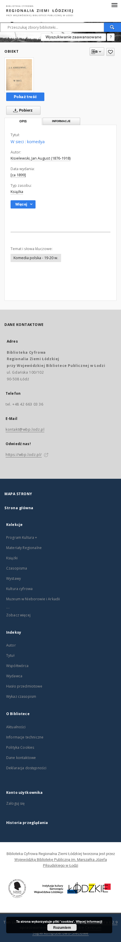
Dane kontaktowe (21, 757)
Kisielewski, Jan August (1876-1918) (40, 158)
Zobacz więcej (18, 615)
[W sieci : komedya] (19, 74)
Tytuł (10, 655)
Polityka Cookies (20, 747)
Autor (11, 645)
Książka (17, 191)
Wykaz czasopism (21, 696)
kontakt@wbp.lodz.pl (25, 429)
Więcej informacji (89, 921)
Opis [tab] (23, 121)
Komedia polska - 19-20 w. (36, 257)
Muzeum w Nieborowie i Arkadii (33, 598)
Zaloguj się (15, 803)
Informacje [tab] (61, 121)
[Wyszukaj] (112, 27)
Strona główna (18, 507)
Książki (12, 557)
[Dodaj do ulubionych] (110, 52)
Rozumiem (62, 927)
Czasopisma (16, 568)
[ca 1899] (18, 174)
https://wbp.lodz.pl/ (24, 454)
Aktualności (16, 726)
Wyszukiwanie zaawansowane (73, 37)
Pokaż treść (25, 96)
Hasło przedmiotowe (24, 686)
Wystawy (13, 578)
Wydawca (14, 675)
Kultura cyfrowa (19, 588)
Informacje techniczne (24, 737)
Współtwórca (17, 665)
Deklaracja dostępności (26, 767)
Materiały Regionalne (24, 547)
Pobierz (25, 110)
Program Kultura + (21, 537)
